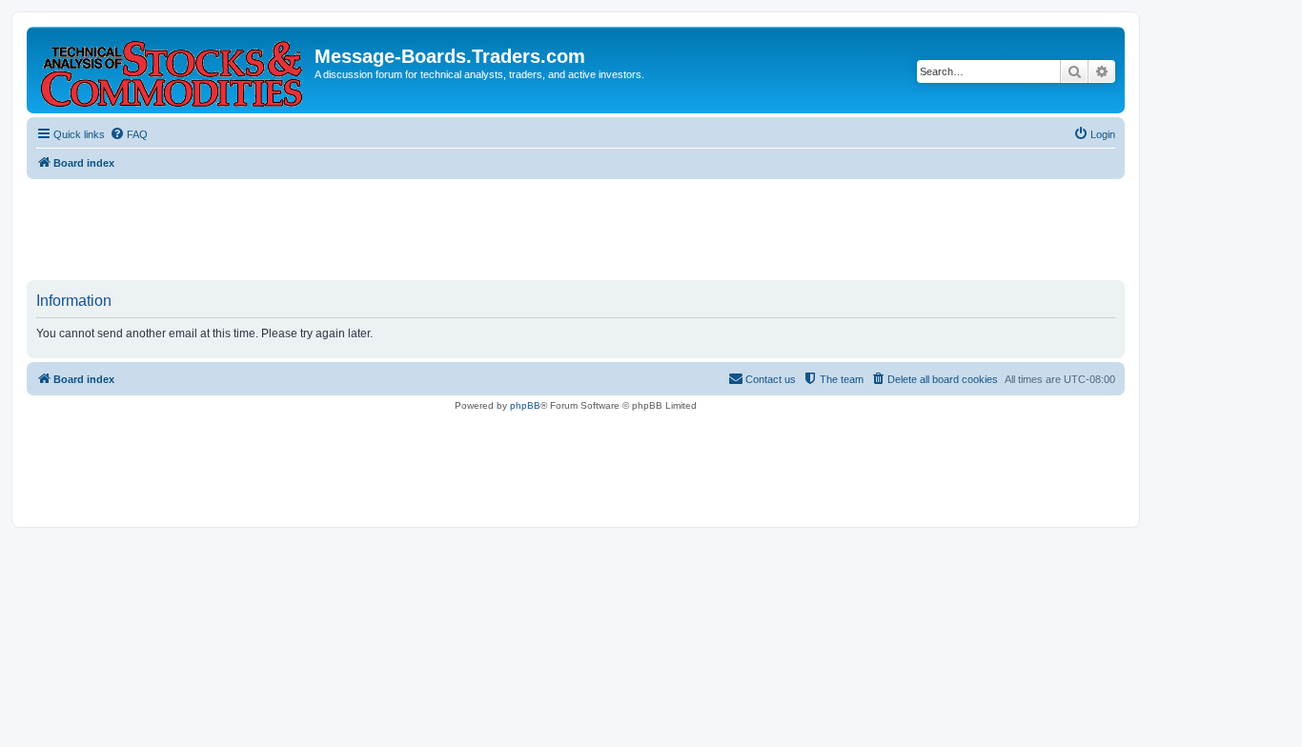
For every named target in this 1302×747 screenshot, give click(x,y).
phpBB (525, 405)
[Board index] (173, 70)
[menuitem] (129, 134)
